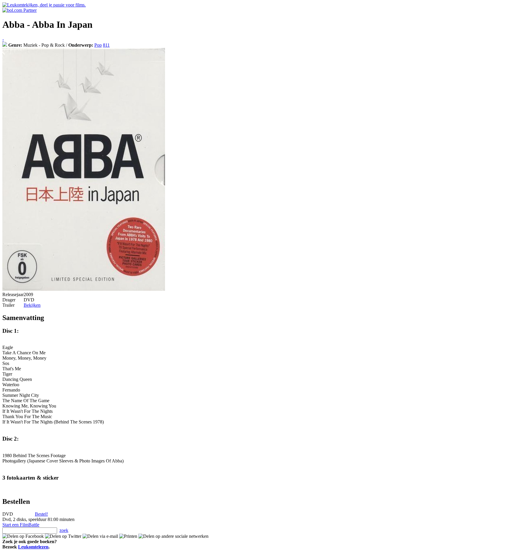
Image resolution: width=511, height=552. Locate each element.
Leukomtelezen (33, 546)
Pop (98, 45)
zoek (63, 530)
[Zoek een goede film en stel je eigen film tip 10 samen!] (4, 45)
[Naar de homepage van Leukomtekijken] (44, 4)
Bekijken (32, 305)
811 (106, 45)
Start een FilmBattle (20, 524)
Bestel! (41, 514)
